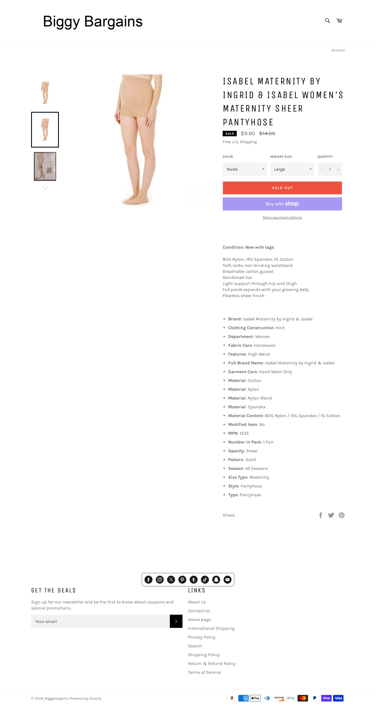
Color (228, 157)
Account (338, 50)
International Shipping (211, 628)
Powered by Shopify (85, 698)
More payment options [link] (282, 217)
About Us (197, 602)
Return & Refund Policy (212, 663)
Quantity (325, 157)
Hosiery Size (281, 157)
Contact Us (199, 610)
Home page (199, 619)
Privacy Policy (202, 637)
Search (195, 645)
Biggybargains (56, 698)
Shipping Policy (204, 654)
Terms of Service (204, 672)
